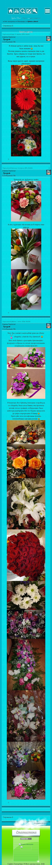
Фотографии (21, 21)
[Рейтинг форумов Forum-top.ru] (26, 839)
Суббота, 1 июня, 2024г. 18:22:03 (20, 321)
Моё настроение (10, 21)
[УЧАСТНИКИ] (16, 11)
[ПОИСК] (22, 11)
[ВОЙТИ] (35, 11)
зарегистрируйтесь (35, 18)
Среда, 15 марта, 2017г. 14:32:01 (20, 34)
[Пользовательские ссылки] (47, 11)
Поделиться (7, 34)
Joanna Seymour (9, 37)
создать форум (40, 823)
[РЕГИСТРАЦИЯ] (29, 11)
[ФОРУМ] (10, 11)
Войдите (25, 18)
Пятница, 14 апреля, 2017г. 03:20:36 (22, 168)
